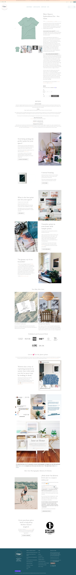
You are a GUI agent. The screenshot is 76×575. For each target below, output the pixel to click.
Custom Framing (47, 173)
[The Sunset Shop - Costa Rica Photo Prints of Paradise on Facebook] (52, 565)
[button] (30, 7)
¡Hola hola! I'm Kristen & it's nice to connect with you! (49, 478)
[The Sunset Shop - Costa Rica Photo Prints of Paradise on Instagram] (53, 565)
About (27, 568)
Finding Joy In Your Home (39, 448)
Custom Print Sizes (29, 563)
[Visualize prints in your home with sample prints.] (26, 236)
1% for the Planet (29, 529)
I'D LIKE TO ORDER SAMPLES (46, 249)
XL (51, 91)
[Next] (41, 28)
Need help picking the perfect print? (32, 552)
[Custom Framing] (26, 177)
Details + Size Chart (50, 21)
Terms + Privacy (40, 566)
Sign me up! (53, 563)
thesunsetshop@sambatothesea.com (55, 0)
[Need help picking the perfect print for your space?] (49, 149)
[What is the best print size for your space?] (49, 205)
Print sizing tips (21, 213)
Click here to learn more (26, 535)
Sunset (58, 81)
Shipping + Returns (41, 559)
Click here (32, 118)
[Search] (74, 7)
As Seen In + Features (30, 565)
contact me (26, 151)
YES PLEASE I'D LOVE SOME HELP (23, 159)
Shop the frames (44, 183)
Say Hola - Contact (41, 557)
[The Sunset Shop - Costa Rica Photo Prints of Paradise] (4, 7)
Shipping (56, 21)
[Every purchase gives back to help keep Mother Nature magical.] (49, 528)
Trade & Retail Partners (41, 561)
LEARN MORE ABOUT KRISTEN (46, 511)
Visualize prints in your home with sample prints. (48, 226)
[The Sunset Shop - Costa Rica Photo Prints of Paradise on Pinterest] (55, 565)
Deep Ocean (50, 82)
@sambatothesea (48, 486)
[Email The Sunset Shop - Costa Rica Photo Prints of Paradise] (50, 565)
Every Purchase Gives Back (42, 564)
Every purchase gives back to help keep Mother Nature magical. (26, 523)
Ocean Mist (45, 82)
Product (44, 21)
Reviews (39, 554)
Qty (43, 94)
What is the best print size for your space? (26, 199)
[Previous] (15, 28)
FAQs (39, 552)
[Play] (28, 28)
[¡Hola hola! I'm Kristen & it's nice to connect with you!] (26, 493)
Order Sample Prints (30, 561)
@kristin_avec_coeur (24, 276)
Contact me (34, 122)
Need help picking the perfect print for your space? (26, 141)
